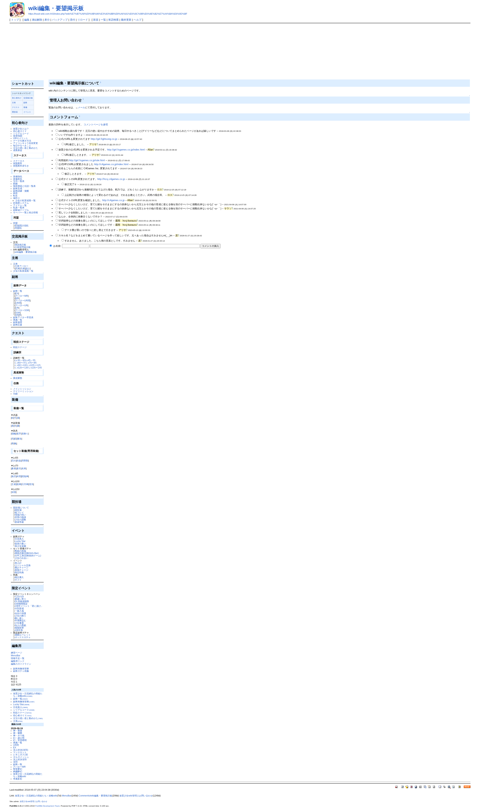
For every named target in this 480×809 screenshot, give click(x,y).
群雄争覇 (19, 522)
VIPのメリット (20, 138)
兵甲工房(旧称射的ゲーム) (28, 555)
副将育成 (17, 188)
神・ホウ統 (18, 735)
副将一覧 (17, 291)
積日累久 (19, 577)
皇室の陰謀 (20, 517)
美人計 (18, 563)
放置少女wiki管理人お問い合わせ (136, 796)
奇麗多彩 (17, 779)
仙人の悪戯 (20, 625)
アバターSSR (22, 310)
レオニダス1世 (20, 754)
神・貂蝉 (17, 733)
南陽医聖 (19, 627)
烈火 (13, 460)
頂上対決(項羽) (20, 750)
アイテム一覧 (20, 205)
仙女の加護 (20, 613)
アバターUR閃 (22, 300)
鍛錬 (15, 183)
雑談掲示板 (20, 244)
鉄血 (18, 460)
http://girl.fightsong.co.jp (104, 139)
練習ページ (16, 652)
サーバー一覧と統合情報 (25, 212)
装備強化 (17, 176)
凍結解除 (37, 19)
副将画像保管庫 (21, 668)
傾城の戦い (20, 514)
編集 (26, 19)
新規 (95, 19)
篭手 (18, 433)
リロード (82, 19)
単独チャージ (21, 570)
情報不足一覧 (17, 658)
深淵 (13, 492)
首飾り (25, 433)
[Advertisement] (240, 51)
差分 (47, 19)
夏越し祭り (20, 599)
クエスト (16, 107)
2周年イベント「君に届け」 (29, 606)
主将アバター (21, 266)
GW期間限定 (21, 603)
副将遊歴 (17, 322)
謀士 (28, 268)
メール (81, 107)
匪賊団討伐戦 (21, 225)
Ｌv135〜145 (35, 367)
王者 (13, 484)
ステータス (18, 161)
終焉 (18, 476)
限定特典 (19, 572)
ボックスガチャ (23, 637)
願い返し (19, 618)
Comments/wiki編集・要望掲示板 (95, 796)
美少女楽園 (20, 546)
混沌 (31, 484)
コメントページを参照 (96, 124)
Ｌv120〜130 (21, 367)
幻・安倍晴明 (20, 740)
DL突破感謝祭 (22, 601)
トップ (15, 19)
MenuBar (15, 655)
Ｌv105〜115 (33, 365)
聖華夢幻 (17, 769)
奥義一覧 (17, 320)
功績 (15, 393)
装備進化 (17, 179)
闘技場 (18, 510)
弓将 (22, 268)
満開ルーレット (23, 635)
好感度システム (21, 203)
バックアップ (60, 19)
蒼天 (18, 468)
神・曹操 (17, 730)
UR (17, 308)
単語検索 (113, 19)
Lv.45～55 (30, 360)
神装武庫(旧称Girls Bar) (27, 553)
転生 (15, 195)
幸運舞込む (20, 620)
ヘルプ (138, 19)
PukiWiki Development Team (47, 806)
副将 (25, 103)
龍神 (18, 484)
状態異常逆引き (21, 166)
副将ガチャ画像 (21, 671)
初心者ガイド (20, 131)
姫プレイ (19, 512)
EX (16, 293)
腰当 (19, 438)
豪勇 (13, 468)
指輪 (13, 433)
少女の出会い (21, 558)
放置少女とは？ (21, 128)
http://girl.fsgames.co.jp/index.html (126, 149)
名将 (24, 468)
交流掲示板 (28, 98)
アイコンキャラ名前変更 (25, 143)
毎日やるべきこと (22, 145)
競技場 (15, 112)
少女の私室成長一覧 (25, 200)
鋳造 (15, 193)
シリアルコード (21, 133)
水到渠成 (19, 608)
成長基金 (17, 150)
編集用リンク (17, 661)
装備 (25, 107)
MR (17, 298)
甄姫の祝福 (20, 551)
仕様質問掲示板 (23, 247)
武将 (17, 268)
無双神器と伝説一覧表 (24, 186)
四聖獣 (25, 460)
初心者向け (16, 98)
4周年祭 (19, 630)
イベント (27, 112)
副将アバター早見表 (23, 317)
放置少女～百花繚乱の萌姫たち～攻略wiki (27, 694)
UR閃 (18, 303)
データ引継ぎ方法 (22, 140)
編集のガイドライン (21, 664)
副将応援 (17, 324)
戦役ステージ (20, 347)
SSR (17, 312)
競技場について (21, 507)
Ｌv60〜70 (20, 362)
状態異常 (17, 163)
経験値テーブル (21, 210)
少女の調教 (20, 519)
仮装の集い (20, 543)
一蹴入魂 (19, 611)
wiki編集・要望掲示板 (56, 8)
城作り (16, 198)
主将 (14, 103)
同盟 (15, 223)
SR (17, 315)
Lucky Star (20, 541)
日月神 (25, 484)
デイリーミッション (23, 391)
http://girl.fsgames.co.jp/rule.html (87, 160)
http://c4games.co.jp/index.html (111, 164)
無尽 (13, 476)
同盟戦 (18, 228)
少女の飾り (20, 615)
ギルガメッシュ (21, 757)
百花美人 (19, 538)
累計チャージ (21, 567)
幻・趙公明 (18, 738)
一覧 (103, 19)
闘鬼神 (25, 476)
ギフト (18, 579)
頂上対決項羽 (20, 759)
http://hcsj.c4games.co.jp (111, 179)
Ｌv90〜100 (21, 365)
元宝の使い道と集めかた (25, 148)
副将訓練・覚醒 (21, 191)
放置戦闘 (17, 136)
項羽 (15, 762)
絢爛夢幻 (17, 771)
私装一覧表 (18, 207)
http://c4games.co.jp (113, 200)
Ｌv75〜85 (31, 362)
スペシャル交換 (23, 565)
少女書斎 (19, 623)
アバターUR (21, 305)
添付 (72, 19)
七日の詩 (19, 596)
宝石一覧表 (18, 181)
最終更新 (126, 19)
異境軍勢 (17, 378)
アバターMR (21, 296)
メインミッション (22, 389)
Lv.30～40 (20, 360)
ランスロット (20, 752)
